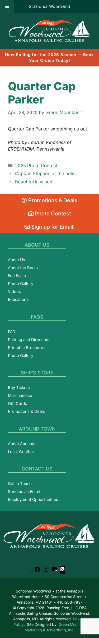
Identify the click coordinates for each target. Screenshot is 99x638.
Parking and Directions (29, 339)
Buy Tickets (19, 387)
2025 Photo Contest (36, 165)
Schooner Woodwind (49, 6)
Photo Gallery (20, 283)
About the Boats (23, 267)
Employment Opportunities (33, 499)
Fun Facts (17, 275)
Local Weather (21, 451)
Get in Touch (20, 483)
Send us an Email (24, 491)
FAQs (12, 331)
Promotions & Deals (52, 200)
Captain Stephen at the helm (45, 173)
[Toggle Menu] (7, 6)
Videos (14, 291)
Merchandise (20, 395)
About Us (16, 259)
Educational (19, 299)
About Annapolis (23, 443)
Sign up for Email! (52, 227)
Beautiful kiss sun (33, 181)
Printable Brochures (26, 347)
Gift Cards (17, 403)
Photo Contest (52, 213)
